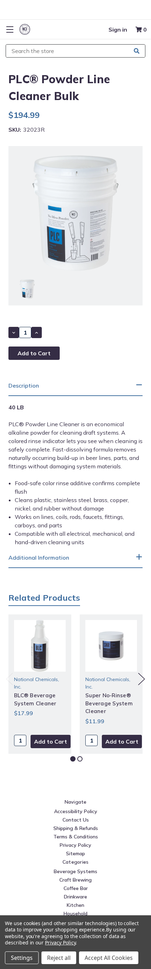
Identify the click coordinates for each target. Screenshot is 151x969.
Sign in (118, 29)
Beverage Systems (75, 871)
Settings (22, 958)
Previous (9, 679)
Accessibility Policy (75, 811)
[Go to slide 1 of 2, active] (73, 759)
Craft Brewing (75, 880)
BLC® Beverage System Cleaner (35, 699)
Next (141, 679)
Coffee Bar (76, 888)
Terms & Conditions (75, 836)
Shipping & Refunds (75, 828)
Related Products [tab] (44, 597)
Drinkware (75, 897)
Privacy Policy (75, 845)
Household (75, 913)
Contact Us (76, 820)
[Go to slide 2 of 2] (80, 759)
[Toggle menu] (9, 29)
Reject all (59, 958)
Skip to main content (75, 13)
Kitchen (75, 905)
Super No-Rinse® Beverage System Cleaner (109, 703)
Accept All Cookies (109, 958)
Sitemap (75, 853)
